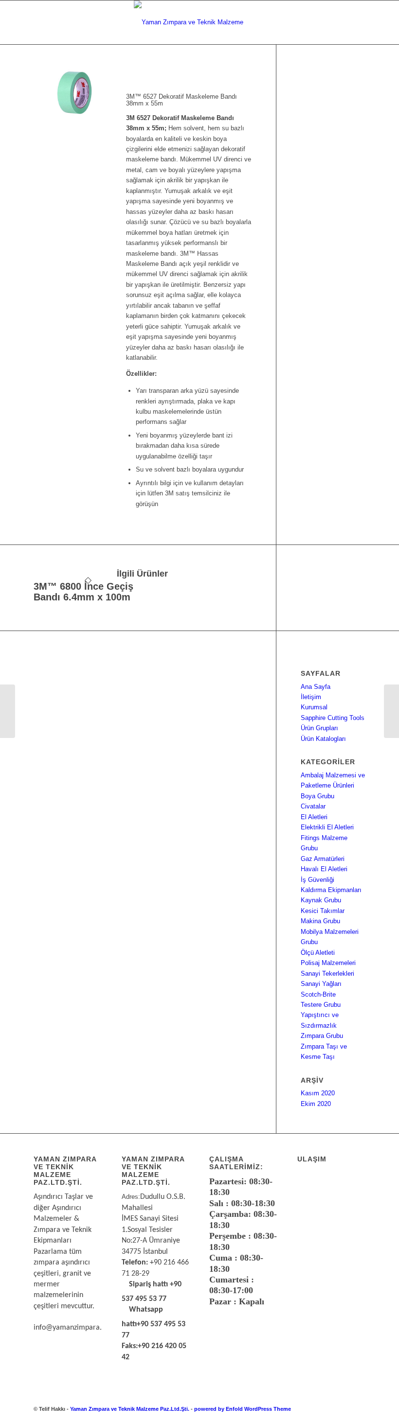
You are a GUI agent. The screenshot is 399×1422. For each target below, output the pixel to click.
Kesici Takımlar (323, 910)
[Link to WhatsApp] (329, 1409)
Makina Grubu (320, 921)
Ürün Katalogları (323, 738)
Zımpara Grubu (322, 1035)
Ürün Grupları (319, 728)
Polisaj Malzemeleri (328, 962)
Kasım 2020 (318, 1093)
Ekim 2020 (316, 1103)
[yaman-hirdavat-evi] (199, 22)
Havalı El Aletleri (324, 869)
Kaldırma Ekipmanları (331, 890)
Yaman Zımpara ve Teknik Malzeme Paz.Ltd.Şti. (129, 1409)
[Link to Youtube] (358, 1409)
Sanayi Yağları (321, 983)
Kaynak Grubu (321, 900)
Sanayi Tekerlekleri (327, 973)
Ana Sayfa (315, 686)
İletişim (311, 697)
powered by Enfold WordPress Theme (242, 1409)
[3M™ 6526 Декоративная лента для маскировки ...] (7, 711)
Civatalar (313, 806)
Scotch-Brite (318, 994)
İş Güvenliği (317, 879)
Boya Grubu (317, 796)
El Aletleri (314, 817)
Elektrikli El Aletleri (327, 827)
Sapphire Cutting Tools (332, 717)
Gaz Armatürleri (323, 858)
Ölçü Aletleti (318, 952)
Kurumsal (314, 707)
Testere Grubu (321, 1004)
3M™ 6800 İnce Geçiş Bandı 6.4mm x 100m (83, 591)
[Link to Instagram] (343, 1409)
